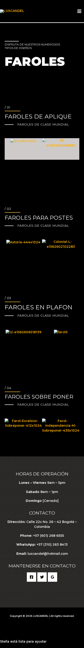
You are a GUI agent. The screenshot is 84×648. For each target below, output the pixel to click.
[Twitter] (42, 577)
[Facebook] (31, 577)
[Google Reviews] (52, 577)
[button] (9, 139)
